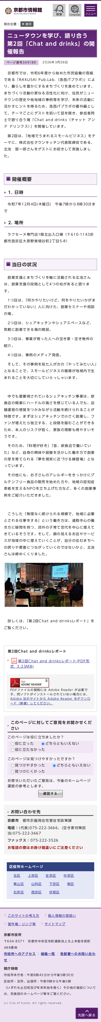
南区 (70, 884)
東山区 (18, 884)
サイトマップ (55, 924)
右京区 (18, 892)
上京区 (33, 875)
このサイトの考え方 (23, 915)
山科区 (36, 884)
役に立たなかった (30, 749)
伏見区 (54, 892)
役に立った (24, 743)
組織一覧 (48, 953)
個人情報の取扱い (62, 915)
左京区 (51, 875)
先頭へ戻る (87, 1015)
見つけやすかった (30, 765)
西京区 (36, 892)
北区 (17, 875)
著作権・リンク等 (22, 924)
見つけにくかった (30, 771)
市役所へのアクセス (20, 953)
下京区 (54, 884)
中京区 (68, 875)
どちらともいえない (62, 743)
